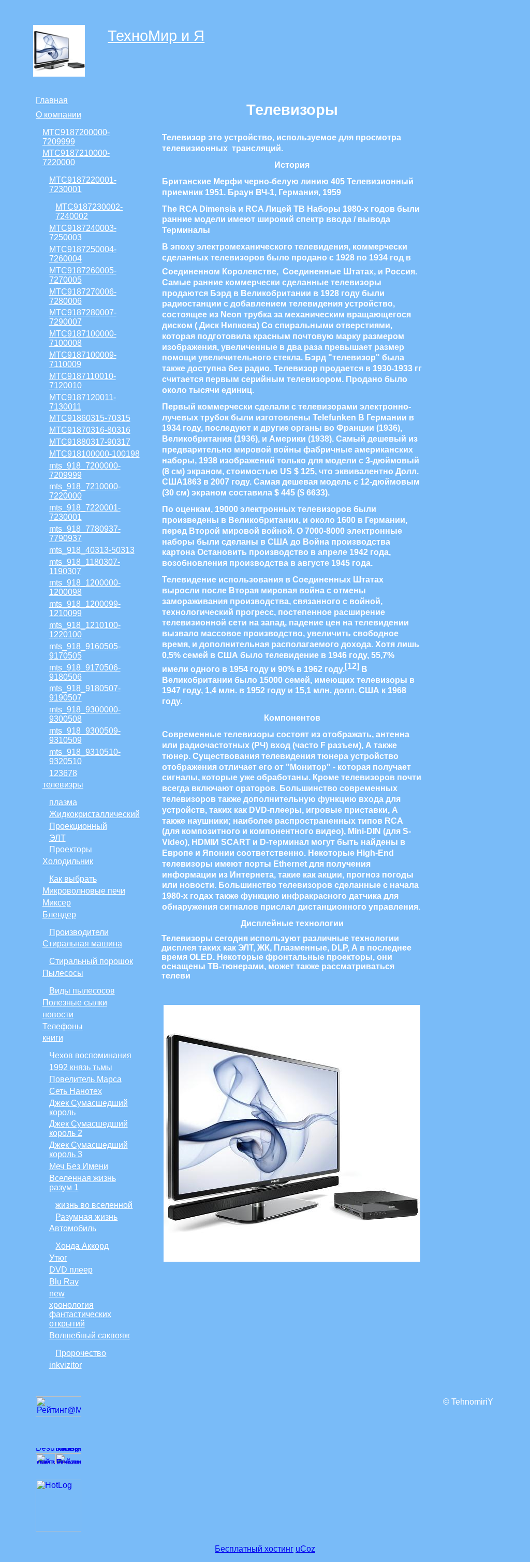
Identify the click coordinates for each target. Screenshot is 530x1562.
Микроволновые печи (83, 890)
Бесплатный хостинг (254, 1548)
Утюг (58, 1257)
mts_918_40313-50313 (92, 550)
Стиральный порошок (91, 961)
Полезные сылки (74, 1002)
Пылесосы (62, 973)
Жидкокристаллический (94, 814)
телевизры (62, 784)
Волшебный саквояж (89, 1335)
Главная (52, 100)
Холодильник (67, 861)
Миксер (56, 902)
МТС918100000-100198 (94, 453)
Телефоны (62, 1026)
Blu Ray (64, 1281)
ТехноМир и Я (156, 35)
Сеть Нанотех (75, 1091)
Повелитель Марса (85, 1079)
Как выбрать (73, 878)
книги (52, 1037)
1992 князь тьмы (80, 1067)
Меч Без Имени (78, 1166)
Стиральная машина (82, 943)
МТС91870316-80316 (89, 430)
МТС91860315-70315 (89, 418)
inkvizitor (65, 1365)
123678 (63, 773)
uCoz (305, 1548)
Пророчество (80, 1353)
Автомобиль (72, 1228)
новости (57, 1014)
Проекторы (70, 849)
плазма (63, 802)
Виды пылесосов (82, 990)
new (57, 1293)
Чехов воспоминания (90, 1055)
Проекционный (78, 826)
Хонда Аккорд (82, 1246)
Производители (79, 932)
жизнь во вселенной (93, 1205)
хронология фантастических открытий (80, 1314)
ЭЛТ (57, 838)
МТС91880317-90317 (89, 441)
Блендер (59, 914)
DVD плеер (71, 1269)
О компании (58, 114)
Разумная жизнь (86, 1217)
